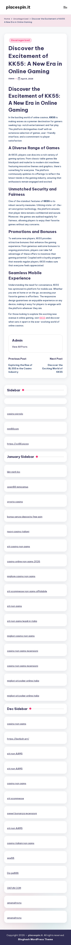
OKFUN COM (14, 888)
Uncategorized (20, 40)
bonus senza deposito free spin (24, 516)
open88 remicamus (17, 486)
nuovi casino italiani (18, 531)
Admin (17, 340)
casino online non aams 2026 (23, 561)
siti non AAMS (15, 753)
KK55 (42, 317)
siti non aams (14, 606)
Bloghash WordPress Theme (35, 939)
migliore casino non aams (21, 576)
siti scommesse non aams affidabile (27, 591)
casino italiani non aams (20, 843)
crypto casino (15, 501)
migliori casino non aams (21, 635)
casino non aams (16, 723)
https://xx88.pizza (18, 443)
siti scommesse (15, 798)
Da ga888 (13, 873)
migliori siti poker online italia (23, 680)
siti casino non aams (18, 546)
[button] (19, 346)
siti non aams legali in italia (22, 621)
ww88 (10, 858)
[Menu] (65, 7)
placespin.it (18, 7)
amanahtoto (14, 902)
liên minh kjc (13, 471)
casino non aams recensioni (22, 650)
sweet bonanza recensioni (22, 813)
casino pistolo (15, 413)
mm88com (13, 428)
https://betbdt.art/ (18, 738)
